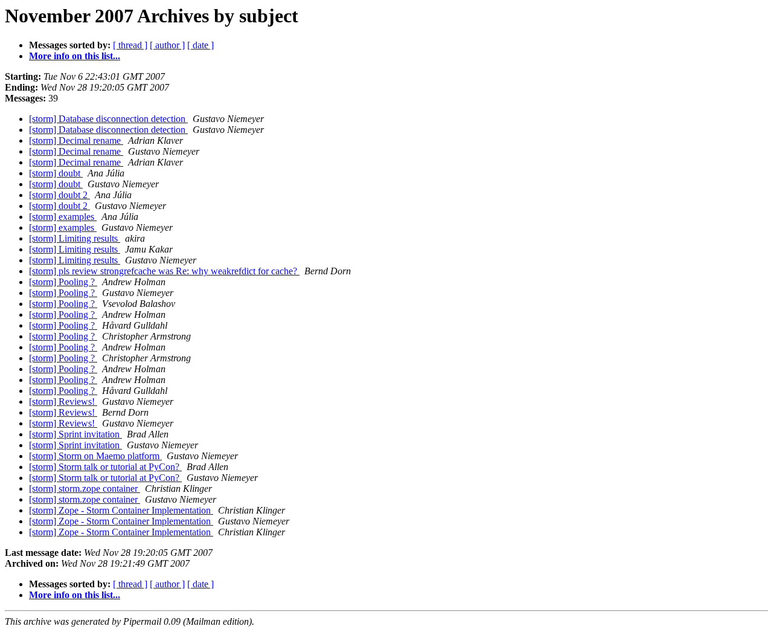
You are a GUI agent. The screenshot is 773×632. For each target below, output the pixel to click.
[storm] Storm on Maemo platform (95, 456)
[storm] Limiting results (74, 238)
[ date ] (200, 45)
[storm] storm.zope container (84, 488)
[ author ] (167, 45)
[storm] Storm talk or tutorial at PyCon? (105, 467)
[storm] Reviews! (63, 401)
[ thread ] (130, 45)
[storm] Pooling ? (63, 282)
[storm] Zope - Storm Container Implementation (121, 510)
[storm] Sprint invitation (75, 434)
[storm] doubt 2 (59, 195)
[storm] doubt (56, 173)
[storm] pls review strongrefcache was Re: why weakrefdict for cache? (164, 271)
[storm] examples (63, 216)
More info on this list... (74, 56)
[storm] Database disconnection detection (108, 119)
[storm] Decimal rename (76, 140)
